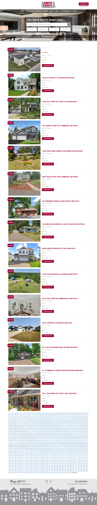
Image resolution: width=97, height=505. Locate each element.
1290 (46, 465)
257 (68, 420)
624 (21, 436)
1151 (76, 457)
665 (26, 437)
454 (73, 428)
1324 (57, 466)
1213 (81, 460)
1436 (36, 472)
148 (85, 416)
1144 (57, 457)
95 (59, 414)
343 (85, 424)
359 (38, 425)
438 (40, 428)
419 (81, 427)
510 (28, 431)
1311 (23, 466)
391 (23, 427)
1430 (20, 472)
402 (46, 427)
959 (68, 448)
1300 (73, 465)
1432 (25, 472)
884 (75, 445)
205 (42, 419)
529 (66, 431)
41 (62, 413)
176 (62, 417)
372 (64, 425)
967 (85, 448)
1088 (68, 454)
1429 (17, 472)
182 (75, 417)
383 (87, 425)
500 (87, 430)
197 (26, 419)
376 (73, 425)
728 (75, 439)
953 (56, 448)
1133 (28, 457)
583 (17, 434)
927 (83, 446)
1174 (57, 458)
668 (32, 437)
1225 (33, 462)
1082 (52, 454)
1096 (9, 455)
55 (82, 413)
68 (20, 414)
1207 (65, 460)
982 (36, 449)
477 (40, 430)
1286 (36, 465)
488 (62, 430)
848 (81, 443)
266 (87, 420)
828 (40, 443)
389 (19, 427)
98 (63, 414)
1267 (65, 463)
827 (38, 443)
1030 (73, 451)
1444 (57, 472)
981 (34, 449)
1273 (81, 463)
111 (9, 416)
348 (15, 425)
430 (23, 428)
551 (32, 433)
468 (21, 430)
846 (77, 443)
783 (28, 442)
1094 (84, 454)
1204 (57, 460)
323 (44, 424)
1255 (33, 463)
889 (85, 445)
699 (15, 439)
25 (39, 413)
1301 (76, 465)
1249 (17, 463)
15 (24, 413)
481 (48, 430)
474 (34, 430)
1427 (12, 472)
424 (11, 428)
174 (58, 417)
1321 (49, 466)
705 (28, 439)
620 (13, 436)
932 (13, 448)
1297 (65, 465)
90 (52, 414)
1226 (36, 462)
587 (26, 434)
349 (17, 425)
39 (59, 413)
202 (36, 419)
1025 (60, 451)
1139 (44, 457)
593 (38, 434)
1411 (49, 471)
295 (66, 422)
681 (58, 437)
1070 (20, 454)
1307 (12, 466)
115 (17, 416)
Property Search (42, 11)
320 (38, 424)
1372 (25, 469)
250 (54, 420)
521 (50, 431)
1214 (84, 460)
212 (56, 419)
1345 (33, 468)
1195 (33, 460)
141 (71, 416)
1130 (20, 457)
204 (40, 419)
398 (38, 427)
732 (83, 439)
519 (46, 431)
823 (30, 443)
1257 (39, 463)
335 (68, 424)
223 (79, 419)
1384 (57, 469)
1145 (60, 457)
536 (81, 431)
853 (11, 445)
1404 (31, 471)
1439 (44, 472)
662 (19, 437)
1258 (41, 463)
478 (42, 430)
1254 (31, 463)
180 (71, 417)
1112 (52, 455)
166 (42, 417)
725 (68, 439)
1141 (49, 457)
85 (45, 414)
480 (46, 430)
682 (60, 437)
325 (48, 424)
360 (40, 425)
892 (11, 446)
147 (83, 416)
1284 (31, 465)
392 (26, 427)
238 (30, 420)
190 (11, 419)
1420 (73, 471)
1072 (25, 454)
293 (62, 422)
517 (42, 431)
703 (23, 439)
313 (23, 424)
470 (26, 430)
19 (30, 413)
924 (77, 446)
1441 (49, 472)
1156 (9, 458)
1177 (65, 458)
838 (60, 443)
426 (15, 428)
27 (42, 413)
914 (56, 446)
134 (56, 416)
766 (73, 440)
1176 (62, 458)
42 (63, 413)
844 (73, 443)
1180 (73, 458)
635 (44, 436)
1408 (41, 471)
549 (28, 433)
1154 (84, 457)
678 (52, 437)
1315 (33, 466)
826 (36, 443)
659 (13, 437)
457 (79, 428)
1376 (36, 469)
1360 (73, 468)
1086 (62, 454)
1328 (68, 466)
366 (52, 425)
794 (50, 442)
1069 (17, 454)
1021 (49, 451)
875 (56, 445)
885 (77, 445)
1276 (9, 465)
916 (60, 446)
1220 (20, 462)
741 (21, 440)
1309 (17, 466)
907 (42, 446)
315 (28, 424)
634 (42, 436)
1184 (84, 458)
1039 (17, 452)
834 (52, 443)
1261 (49, 463)
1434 (31, 472)
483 (52, 430)
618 (9, 436)
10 (17, 413)
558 (46, 433)
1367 (12, 469)
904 (36, 446)
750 (40, 440)
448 (60, 428)
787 (36, 442)
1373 (28, 469)
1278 (15, 465)
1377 (39, 469)
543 (15, 433)
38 (57, 413)
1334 (84, 466)
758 (56, 440)
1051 (49, 452)
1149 (70, 457)
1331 (76, 466)
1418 (68, 471)
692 (81, 437)
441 (46, 428)
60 (9, 414)
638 (50, 436)
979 (30, 449)
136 (60, 416)
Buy (51, 11)
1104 (31, 455)
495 (77, 430)
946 (42, 448)
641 (56, 436)
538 (85, 431)
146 (81, 416)
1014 (31, 451)
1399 (17, 471)
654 (83, 436)
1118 (68, 455)
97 (62, 414)
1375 (33, 469)
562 (54, 433)
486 (58, 430)
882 (71, 445)
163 (36, 417)
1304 (84, 465)
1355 (60, 468)
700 (17, 439)
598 (48, 434)
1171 (49, 458)
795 (52, 442)
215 (62, 419)
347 (13, 425)
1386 (62, 469)
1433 (28, 472)
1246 (9, 463)
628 (30, 436)
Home (22, 11)
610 (73, 434)
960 (71, 448)
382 (85, 425)
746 (32, 440)
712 (42, 439)
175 (60, 417)
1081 (49, 454)
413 (68, 427)
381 (83, 425)
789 (40, 442)
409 (60, 427)
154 (17, 417)
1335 (86, 466)
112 (11, 416)
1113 (54, 455)
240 (34, 420)
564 (58, 433)
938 (26, 448)
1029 (70, 451)
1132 (25, 457)
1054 (57, 452)
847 (79, 443)
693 (83, 437)
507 (21, 431)
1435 (33, 472)
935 (19, 448)
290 (56, 422)
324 (46, 424)
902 (32, 446)
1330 (73, 466)
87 (47, 414)
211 (54, 419)
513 (34, 431)
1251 (23, 463)
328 (54, 424)
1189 (17, 460)
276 (28, 422)
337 (73, 424)
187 (85, 417)
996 (64, 449)
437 (38, 428)
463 (11, 430)
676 (48, 437)
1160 (20, 458)
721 (60, 439)
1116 (62, 455)
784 (30, 442)
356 (32, 425)
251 (56, 420)
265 (85, 420)
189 (9, 419)
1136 (36, 457)
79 (36, 414)
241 (36, 420)
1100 (20, 455)
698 (13, 439)
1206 (62, 460)
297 (71, 422)
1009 (17, 451)
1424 (84, 471)
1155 (86, 457)
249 (52, 420)
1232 (52, 462)
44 (66, 413)
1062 (78, 452)
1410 (46, 471)
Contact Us (84, 4)
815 (13, 443)
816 (15, 443)
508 (23, 431)
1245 (86, 462)
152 (13, 417)
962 (75, 448)
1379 (44, 469)
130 (48, 416)
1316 (36, 466)
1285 (33, 465)
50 (75, 413)
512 (32, 431)
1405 (33, 471)
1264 (57, 463)
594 (40, 434)
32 (49, 413)
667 (30, 437)
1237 (65, 462)
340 (79, 424)
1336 (9, 468)
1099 (17, 455)
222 (77, 419)
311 (19, 424)
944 (38, 448)
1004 (83, 449)
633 (40, 436)
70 (23, 414)
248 (50, 420)
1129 (17, 457)
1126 (9, 457)
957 (64, 448)
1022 (52, 451)
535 (79, 431)
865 (36, 445)
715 (48, 439)
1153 (81, 457)
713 (44, 439)
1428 (15, 472)
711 (40, 439)
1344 (31, 468)
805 (73, 442)
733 (85, 439)
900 (28, 446)
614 (81, 434)
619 (11, 436)
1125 (86, 455)
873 (52, 445)
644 (62, 436)
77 (33, 414)
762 (64, 440)
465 (15, 430)
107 (81, 414)
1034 (84, 451)
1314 (31, 466)
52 (78, 413)
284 (44, 422)
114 (15, 416)
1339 (17, 468)
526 (60, 431)
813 (9, 443)
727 (73, 439)
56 (83, 413)
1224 (31, 462)
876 (58, 445)
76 (32, 414)
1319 (44, 466)
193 (17, 419)
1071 (23, 454)
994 (60, 449)
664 (23, 437)
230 (13, 420)
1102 (25, 455)
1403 (28, 471)
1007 (12, 451)
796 (54, 442)
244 (42, 420)
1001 (75, 449)
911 (50, 446)
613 (79, 434)
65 (16, 414)
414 (71, 427)
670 (36, 437)
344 (87, 424)
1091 (76, 454)
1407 (39, 471)
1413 (54, 471)
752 (44, 440)
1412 (52, 471)
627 (28, 436)
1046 (36, 452)
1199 (44, 460)
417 (77, 427)
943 (36, 448)
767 (75, 440)
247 (48, 420)
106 (79, 414)
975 (21, 449)
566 (62, 433)
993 (58, 449)
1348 (41, 468)
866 (38, 445)
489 (64, 430)
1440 (46, 472)
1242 (78, 462)
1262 (52, 463)
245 (44, 420)
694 (85, 437)
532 (73, 431)
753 (46, 440)
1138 (41, 457)
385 (11, 427)
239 (32, 420)
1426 (9, 472)
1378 (41, 469)
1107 (39, 455)
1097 (12, 455)
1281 (23, 465)
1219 (17, 462)
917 (62, 446)
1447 (65, 472)
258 (71, 420)
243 (40, 420)
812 (87, 442)
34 (52, 413)
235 (23, 420)
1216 (9, 462)
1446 (62, 472)
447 (58, 428)
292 (60, 422)
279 (34, 422)
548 (26, 433)
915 (58, 446)
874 (54, 445)
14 (23, 413)
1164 (31, 458)
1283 (28, 465)
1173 (54, 458)
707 (32, 439)
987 (46, 449)
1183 (81, 458)
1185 (86, 458)
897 (21, 446)
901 (30, 446)
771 (83, 440)
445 (54, 428)
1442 (52, 472)
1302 (78, 465)
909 (46, 446)
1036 (9, 452)
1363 (81, 468)
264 (83, 420)
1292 (52, 465)
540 (9, 433)
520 (48, 431)
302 (81, 422)
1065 (86, 452)
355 (30, 425)
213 (58, 419)
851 (87, 443)
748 (36, 440)
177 (64, 417)
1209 (70, 460)
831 (46, 443)
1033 (81, 451)
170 (50, 417)
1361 (76, 468)
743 (26, 440)
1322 (52, 466)
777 (15, 442)
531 (71, 431)
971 (13, 449)
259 (73, 420)
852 (9, 445)
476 (38, 430)
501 (9, 431)
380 (81, 425)
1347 (39, 468)
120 (28, 416)
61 (10, 414)
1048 (41, 452)
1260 (46, 463)
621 (15, 436)
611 (75, 434)
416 (75, 427)
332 (62, 424)
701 (19, 439)
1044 (31, 452)
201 (34, 419)
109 (85, 414)
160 (30, 417)
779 (19, 442)
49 (73, 413)
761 (62, 440)
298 (73, 422)
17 (27, 413)
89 (50, 414)
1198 (41, 460)
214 (60, 419)
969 (9, 449)
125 (38, 416)
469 (23, 430)
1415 (60, 471)
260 (75, 420)
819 (21, 443)
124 (36, 416)
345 (9, 425)
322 (42, 424)
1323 (54, 466)
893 (13, 446)
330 (58, 424)
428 (19, 428)
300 (77, 422)
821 (26, 443)
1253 (28, 463)
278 (32, 422)
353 (26, 425)
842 (68, 443)
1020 (46, 451)
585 (21, 434)
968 (87, 448)
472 (30, 430)
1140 (46, 457)
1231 (49, 462)
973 (17, 449)
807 (77, 442)
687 (71, 437)
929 (87, 446)
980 (32, 449)
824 (32, 443)
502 (11, 431)
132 (52, 416)
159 (28, 417)
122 (32, 416)
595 (42, 434)
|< (8, 413)
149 (87, 416)
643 (60, 436)
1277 (12, 465)
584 (19, 434)
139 (66, 416)
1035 (86, 451)
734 (87, 439)
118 (23, 416)
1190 (20, 460)
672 (40, 437)
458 (81, 428)
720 (58, 439)
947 (44, 448)
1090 (73, 454)
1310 (20, 466)
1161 (23, 458)
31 (47, 413)
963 (77, 448)
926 (81, 446)
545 (19, 433)
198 (28, 419)
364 (48, 425)
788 (38, 442)
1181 (76, 458)
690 (77, 437)
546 (21, 433)
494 (75, 430)
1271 (76, 463)
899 (26, 446)
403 (48, 427)
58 (86, 413)
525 (58, 431)
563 (56, 433)
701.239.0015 (84, 6)
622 (17, 436)
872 (50, 445)
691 (79, 437)
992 (56, 449)
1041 (23, 452)
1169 (44, 458)
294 (64, 422)
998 (68, 449)
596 (44, 434)
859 (23, 445)
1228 (41, 462)
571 (73, 433)
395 (32, 427)
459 (83, 428)
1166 (36, 458)
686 (68, 437)
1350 (46, 468)
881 (68, 445)
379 (79, 425)
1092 (78, 454)
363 (46, 425)
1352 (52, 468)
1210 (73, 460)
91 (53, 414)
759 (58, 440)
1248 (15, 463)
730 (79, 439)
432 (28, 428)
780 (21, 442)
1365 (86, 468)
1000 (73, 449)
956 (62, 448)
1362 (78, 468)
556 (42, 433)
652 (79, 436)
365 (50, 425)
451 (66, 428)
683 (62, 437)
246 (46, 420)
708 (34, 439)
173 (56, 417)
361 (42, 425)
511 (30, 431)
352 (23, 425)
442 (48, 428)
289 (54, 422)
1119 (70, 455)
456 (77, 428)
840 (64, 443)
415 (73, 427)
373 (66, 425)
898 (23, 446)
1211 (76, 460)
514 (36, 431)
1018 (41, 451)
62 (11, 414)
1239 (70, 462)
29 (44, 413)
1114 (57, 455)
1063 (81, 452)
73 (27, 414)
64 (14, 414)
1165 (33, 458)
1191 (23, 460)
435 (34, 428)
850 (85, 443)
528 (64, 431)
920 (68, 446)
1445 (60, 472)
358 (36, 425)
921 (71, 446)
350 (19, 425)
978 (28, 449)
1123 (81, 455)
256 (66, 420)
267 (9, 422)
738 (15, 440)
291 (58, 422)
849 (83, 443)
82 (40, 414)
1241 (76, 462)
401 (44, 427)
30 (46, 413)
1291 (49, 465)
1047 (39, 452)
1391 (76, 469)
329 (56, 424)
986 (44, 449)
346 (11, 425)
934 (17, 448)
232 (17, 420)
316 (30, 424)
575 (81, 433)
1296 (62, 465)
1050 (46, 452)
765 (71, 440)
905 (38, 446)
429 (21, 428)
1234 (57, 462)
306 (9, 424)
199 (30, 419)
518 (44, 431)
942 (34, 448)
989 (50, 449)
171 (52, 417)
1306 (9, 466)
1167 (39, 458)
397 (36, 427)
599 (50, 434)
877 (60, 445)
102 (71, 414)
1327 (65, 466)
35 (53, 413)
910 (48, 446)
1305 (86, 465)
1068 (15, 454)
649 (73, 436)
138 (64, 416)
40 (60, 413)
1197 (39, 460)
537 (83, 431)
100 (67, 414)
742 (23, 440)
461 (87, 428)
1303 (81, 465)
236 (26, 420)
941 (32, 448)
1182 (78, 458)
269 (13, 422)
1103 (28, 455)
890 (87, 445)
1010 (20, 451)
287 (50, 422)
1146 (62, 457)
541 (11, 433)
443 (50, 428)
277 (30, 422)
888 (83, 445)
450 (64, 428)
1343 (28, 468)
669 (34, 437)
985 (42, 449)
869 (44, 445)
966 (83, 448)
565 (60, 433)
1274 (84, 463)
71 (24, 414)
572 (75, 433)
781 (23, 442)
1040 (20, 452)
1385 (60, 469)
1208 (68, 460)
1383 (54, 469)
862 (30, 445)
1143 (54, 457)
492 (71, 430)
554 (38, 433)
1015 (33, 451)
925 (79, 446)
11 (19, 413)
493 (73, 430)
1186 (9, 460)
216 (64, 419)
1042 (25, 452)
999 (71, 449)
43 (65, 413)
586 (23, 434)
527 (62, 431)
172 (54, 417)
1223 (28, 462)
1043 (28, 452)
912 (52, 446)
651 (77, 436)
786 (34, 442)
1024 (57, 451)
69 (22, 414)
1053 (54, 452)
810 (83, 442)
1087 (65, 454)
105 (77, 414)
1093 (81, 454)
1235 (60, 462)
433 (30, 428)
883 (73, 445)
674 (44, 437)
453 (71, 428)
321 (40, 424)
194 (19, 419)
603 (58, 434)
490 (66, 430)
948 (46, 448)
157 (23, 417)
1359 (70, 468)
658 (11, 437)
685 (66, 437)
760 (60, 440)
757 (54, 440)
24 (37, 413)
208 (48, 419)
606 (64, 434)
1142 (52, 457)
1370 (20, 469)
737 (13, 440)
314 (26, 424)
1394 (84, 469)
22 (34, 413)
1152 (78, 457)
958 (66, 448)
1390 (73, 469)
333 (64, 424)
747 (34, 440)
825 (34, 443)
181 (73, 417)
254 (62, 420)
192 (15, 419)
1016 (36, 451)
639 (52, 436)
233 (19, 420)
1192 (25, 460)
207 (46, 419)
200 (32, 419)
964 (79, 448)
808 (79, 442)
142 (73, 416)
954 (58, 448)
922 (73, 446)
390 (21, 427)
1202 (52, 460)
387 (15, 427)
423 (9, 428)
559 (48, 433)
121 (30, 416)
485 (56, 430)
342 (83, 424)
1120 (73, 455)
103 (73, 414)
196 (23, 419)
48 (72, 413)
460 (85, 428)
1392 (78, 469)
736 (11, 440)
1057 (65, 452)
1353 (54, 468)
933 (15, 448)
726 (71, 439)
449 (62, 428)
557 (44, 433)
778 (17, 442)
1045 (33, 452)
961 (73, 448)
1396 (9, 471)
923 (75, 446)
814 (11, 443)
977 (26, 449)
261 (77, 420)
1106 (36, 455)
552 (34, 433)
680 (56, 437)
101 (69, 414)
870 (46, 445)
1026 (62, 451)
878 (62, 445)
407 (56, 427)
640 (54, 436)
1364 (84, 468)
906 (40, 446)
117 (21, 416)
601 (54, 434)
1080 (46, 454)
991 (54, 449)
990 (52, 449)
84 (43, 414)
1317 (39, 466)
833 (50, 443)
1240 (73, 462)
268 (11, 422)
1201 (49, 460)
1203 (54, 460)
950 (50, 448)
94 (58, 414)
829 (42, 443)
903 (34, 446)
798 (58, 442)
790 (42, 442)
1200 (46, 460)
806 (75, 442)
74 (29, 414)
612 (77, 434)
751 (42, 440)
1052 (52, 452)
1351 (49, 468)
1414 (57, 471)
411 (64, 427)
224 (81, 419)
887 (81, 445)
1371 (23, 469)
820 (23, 443)
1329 (70, 466)
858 (21, 445)
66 (17, 414)
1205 (60, 460)
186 (83, 417)
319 (36, 424)
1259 (44, 463)
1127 (12, 457)
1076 (36, 454)
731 (81, 439)
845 (75, 443)
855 (15, 445)
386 (13, 427)
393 (28, 427)
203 (38, 419)
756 (52, 440)
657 (9, 437)
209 (50, 419)
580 (11, 434)
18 (29, 413)
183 (77, 417)
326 (50, 424)
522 (52, 431)
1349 (44, 468)
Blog (75, 11)
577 (85, 433)
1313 (28, 466)
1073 (28, 454)
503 (13, 431)
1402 (25, 471)
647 (68, 436)
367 (54, 425)
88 (49, 414)
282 (40, 422)
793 (48, 442)
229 (11, 420)
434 (32, 428)
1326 (62, 466)
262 (79, 420)
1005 (86, 449)
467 (19, 430)
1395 (86, 469)
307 (11, 424)
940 (30, 448)
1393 (81, 469)
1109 (44, 455)
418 (79, 427)
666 (28, 437)
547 (23, 433)
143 (75, 416)
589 (30, 434)
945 (40, 448)
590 (32, 434)
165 (40, 417)
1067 (12, 454)
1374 (31, 469)
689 (75, 437)
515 (38, 431)
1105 (33, 455)
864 (34, 445)
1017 (39, 451)
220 (73, 419)
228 (9, 420)
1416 (62, 471)
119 (26, 416)
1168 (41, 458)
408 (58, 427)
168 (46, 417)
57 (85, 413)
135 (58, 416)
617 (87, 434)
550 (30, 433)
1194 (31, 460)
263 (81, 420)
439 (42, 428)
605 (62, 434)
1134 (31, 457)
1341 (23, 468)
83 (42, 414)
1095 (86, 454)
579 (9, 434)
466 (17, 430)
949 (48, 448)
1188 (15, 460)
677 (50, 437)
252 (58, 420)
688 (73, 437)
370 (60, 425)
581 (13, 434)
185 (81, 417)
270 (15, 422)
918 (64, 446)
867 (40, 445)
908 (44, 446)
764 (68, 440)
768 (77, 440)
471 (28, 430)
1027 (65, 451)
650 (75, 436)
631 (36, 436)
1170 (46, 458)
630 (34, 436)
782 (26, 442)
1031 (76, 451)
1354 (57, 468)
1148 (68, 457)
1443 (54, 472)
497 (81, 430)
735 (9, 440)
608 (68, 434)
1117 (65, 455)
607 (66, 434)
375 (71, 425)
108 (83, 414)
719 (56, 439)
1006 (9, 451)
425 (13, 428)
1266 (62, 463)
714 (46, 439)
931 (11, 448)
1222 (25, 462)
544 (17, 433)
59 (88, 413)
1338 (15, 468)
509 (26, 431)
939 (28, 448)
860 (26, 445)
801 (64, 442)
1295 (60, 465)
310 (17, 424)
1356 (62, 468)
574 (79, 433)
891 (9, 446)
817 (17, 443)
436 (36, 428)
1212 (78, 460)
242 (38, 420)
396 (34, 427)
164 (38, 417)
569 (68, 433)
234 (21, 420)
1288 (41, 465)
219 (71, 419)
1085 (60, 454)
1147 (65, 457)
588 (28, 434)
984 (40, 449)
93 (56, 414)
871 (48, 445)
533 (75, 431)
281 (38, 422)
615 (83, 434)
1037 (12, 452)
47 (70, 413)
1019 (44, 451)
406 (54, 427)
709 (36, 439)
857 (19, 445)
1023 (54, 451)
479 (44, 430)
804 (71, 442)
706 (30, 439)
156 (21, 417)
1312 (25, 466)
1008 (15, 451)
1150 (73, 457)
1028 (68, 451)
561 (52, 433)
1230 (46, 462)
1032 (78, 451)
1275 (86, 463)
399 (40, 427)
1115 (60, 455)
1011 (23, 451)
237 (28, 420)
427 (17, 428)
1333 (81, 466)
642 (58, 436)
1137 (39, 457)
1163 (28, 458)
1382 (52, 469)
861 (28, 445)
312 (21, 424)
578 (87, 433)
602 (56, 434)
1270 (73, 463)
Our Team (29, 11)
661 (17, 437)
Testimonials (66, 11)
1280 (20, 465)
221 (75, 419)
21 (33, 413)
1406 (36, 471)
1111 (49, 455)
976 (23, 449)
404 (50, 427)
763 (66, 440)
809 (81, 442)
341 (81, 424)
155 (19, 417)
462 (9, 430)
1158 (15, 458)
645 (64, 436)
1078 (41, 454)
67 (19, 414)
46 (69, 413)
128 (44, 416)
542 (13, 433)
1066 (9, 454)
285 (46, 422)
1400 (20, 471)
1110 (46, 455)
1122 (78, 455)
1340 (20, 468)
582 (15, 434)
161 (32, 417)
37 (56, 413)
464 (13, 430)
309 (15, 424)
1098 (15, 455)
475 (36, 430)
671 (38, 437)
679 (54, 437)
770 (81, 440)
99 (65, 414)
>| (69, 472)
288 (52, 422)
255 (64, 420)
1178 (68, 458)
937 (23, 448)
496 (79, 430)
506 (19, 431)
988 (48, 449)
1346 (36, 468)
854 (13, 445)
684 (64, 437)
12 (20, 413)
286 (48, 422)
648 (71, 436)
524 (56, 431)
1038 (15, 452)
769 (79, 440)
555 (40, 433)
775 (11, 442)
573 (77, 433)
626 (26, 436)
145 (79, 416)
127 (42, 416)
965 (81, 448)
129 (46, 416)
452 (68, 428)
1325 (60, 466)
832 (48, 443)
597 (46, 434)
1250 (20, 463)
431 (26, 428)
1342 (25, 468)
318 (34, 424)
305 (87, 422)
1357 (65, 468)
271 (17, 422)
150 (9, 417)
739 (17, 440)
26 (40, 413)
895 (17, 446)
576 (83, 433)
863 (32, 445)
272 (19, 422)
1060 (73, 452)
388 (17, 427)
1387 (65, 469)
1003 (81, 449)
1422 (78, 471)
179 (68, 417)
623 (19, 436)
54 (80, 413)
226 (85, 419)
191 (13, 419)
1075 (33, 454)
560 (50, 433)
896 (19, 446)
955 (60, 448)
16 (26, 413)
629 (32, 436)
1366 (9, 469)
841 (66, 443)
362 (44, 425)
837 (58, 443)
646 (66, 436)
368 (56, 425)
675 (46, 437)
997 (66, 449)
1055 (60, 452)
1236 (62, 462)
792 (46, 442)
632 (38, 436)
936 (21, 448)
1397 (12, 471)
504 (15, 431)
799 (60, 442)
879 (64, 445)
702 (21, 439)
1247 (12, 463)
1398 (15, 471)
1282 (25, 465)
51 (76, 413)
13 (21, 413)
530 (68, 431)
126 (40, 416)
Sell (56, 11)
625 (23, 436)
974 (19, 449)
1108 (41, 455)
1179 (70, 458)
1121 (76, 455)
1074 (31, 454)
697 (11, 439)
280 (36, 422)
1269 (70, 463)
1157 (12, 458)
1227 (39, 462)
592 (36, 434)
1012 (25, 451)
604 (60, 434)
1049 (44, 452)
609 (71, 434)
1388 (68, 469)
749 (38, 440)
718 (54, 439)
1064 (84, 452)
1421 (76, 471)
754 (48, 440)
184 (79, 417)
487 (60, 430)
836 (56, 443)
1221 (23, 462)
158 (26, 417)
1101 (23, 455)
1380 (46, 469)
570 (71, 433)
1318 (41, 466)
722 (62, 439)
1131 (23, 457)
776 (13, 442)
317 (32, 424)
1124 (84, 455)
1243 (81, 462)
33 (50, 413)
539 (87, 431)
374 (68, 425)
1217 (12, 462)
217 (66, 419)
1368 (15, 469)
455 (75, 428)
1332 (78, 466)
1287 (39, 465)
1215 (86, 460)
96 (60, 414)
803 (68, 442)
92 (55, 414)
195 (21, 419)
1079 (44, 454)
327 (52, 424)
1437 (39, 472)
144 (77, 416)
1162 (25, 458)
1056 (62, 452)
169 (48, 417)
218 (68, 419)
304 (85, 422)
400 (42, 427)
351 (21, 425)
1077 (39, 454)
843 (71, 443)
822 (28, 443)
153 (15, 417)
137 (62, 416)
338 (75, 424)
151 (11, 417)
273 (21, 422)
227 (87, 419)
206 (44, 419)
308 (13, 424)
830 (44, 443)
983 (38, 449)
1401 (23, 471)
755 (50, 440)
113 (13, 416)
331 (60, 424)
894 (15, 446)
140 (68, 416)
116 (19, 416)
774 (9, 442)
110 (87, 414)
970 (11, 449)
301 (79, 422)
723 (64, 439)
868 (42, 445)
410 (62, 427)
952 (54, 448)
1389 (70, 469)
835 (54, 443)
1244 (84, 462)
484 (54, 430)
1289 (44, 465)
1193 (28, 460)
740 (19, 440)
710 (38, 439)
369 (58, 425)
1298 (68, 465)
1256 (36, 463)
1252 (25, 463)
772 (85, 440)
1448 (68, 472)
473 (32, 430)
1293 (54, 465)
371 (62, 425)
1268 (68, 463)
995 (62, 449)
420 (83, 427)
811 (85, 442)
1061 (76, 452)
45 (68, 413)
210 (52, 419)
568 (66, 433)
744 (28, 440)
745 (30, 440)
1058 (68, 452)
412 (66, 427)
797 (56, 442)
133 (54, 416)
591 (34, 434)
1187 (12, 460)
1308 (15, 466)
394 (30, 427)
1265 (60, 463)
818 (19, 443)
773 (87, 440)
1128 (15, 457)
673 (42, 437)
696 (9, 439)
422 (87, 427)
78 (34, 414)
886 (79, 445)
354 (28, 425)
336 (71, 424)
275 (26, 422)
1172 (52, 458)
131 (50, 416)
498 (83, 430)
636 (46, 436)
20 (32, 413)
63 (13, 414)
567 (64, 433)
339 (77, 424)
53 (79, 413)
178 (66, 417)
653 (81, 436)
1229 (44, 462)
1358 (68, 468)
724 (66, 439)
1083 (54, 454)
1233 (54, 462)
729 (77, 439)
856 (17, 445)
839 (62, 443)
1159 (17, 458)
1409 (44, 471)
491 (68, 430)
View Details (47, 65)
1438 (41, 472)
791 (44, 442)
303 (83, 422)
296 (68, 422)
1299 (70, 465)
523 (54, 431)
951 (52, 448)
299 (75, 422)
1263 (54, 463)
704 (26, 439)
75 (30, 414)
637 (48, 436)
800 (62, 442)
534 (77, 431)
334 (66, 424)
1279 (17, 465)
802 (66, 442)
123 (34, 416)
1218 (15, 462)
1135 (33, 457)
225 (83, 419)
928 (85, 446)
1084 (57, 454)
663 (21, 437)
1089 (70, 454)
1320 (46, 466)
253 (60, 420)
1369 (17, 469)
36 (55, 413)
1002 (78, 449)
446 (56, 428)
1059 (70, 452)
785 (32, 442)
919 (66, 446)
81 (39, 414)
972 (15, 449)
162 (34, 417)
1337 (12, 468)
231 (15, 420)
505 (17, 431)
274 (23, 422)
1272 (78, 463)
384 (9, 427)
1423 (81, 471)
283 (42, 422)
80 (37, 414)
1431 (23, 472)
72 (26, 414)
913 (54, 446)
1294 (57, 465)
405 (52, 427)
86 (46, 414)
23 (36, 413)
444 (52, 428)
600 (52, 434)
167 (44, 417)
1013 (28, 451)
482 (50, 430)
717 (52, 439)
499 (85, 430)
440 (44, 428)
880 (66, 445)
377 (75, 425)
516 (40, 431)
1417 (65, 471)
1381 (49, 469)
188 (87, 417)
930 (9, 448)
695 (87, 437)
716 (50, 439)
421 (85, 427)
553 (36, 433)
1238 (68, 462)
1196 (36, 460)
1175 (60, 458)
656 (87, 436)
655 (85, 436)
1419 (70, 471)
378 (77, 425)
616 (85, 434)
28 (43, 413)
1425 (86, 471)
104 (75, 414)
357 (34, 425)
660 (15, 437)
